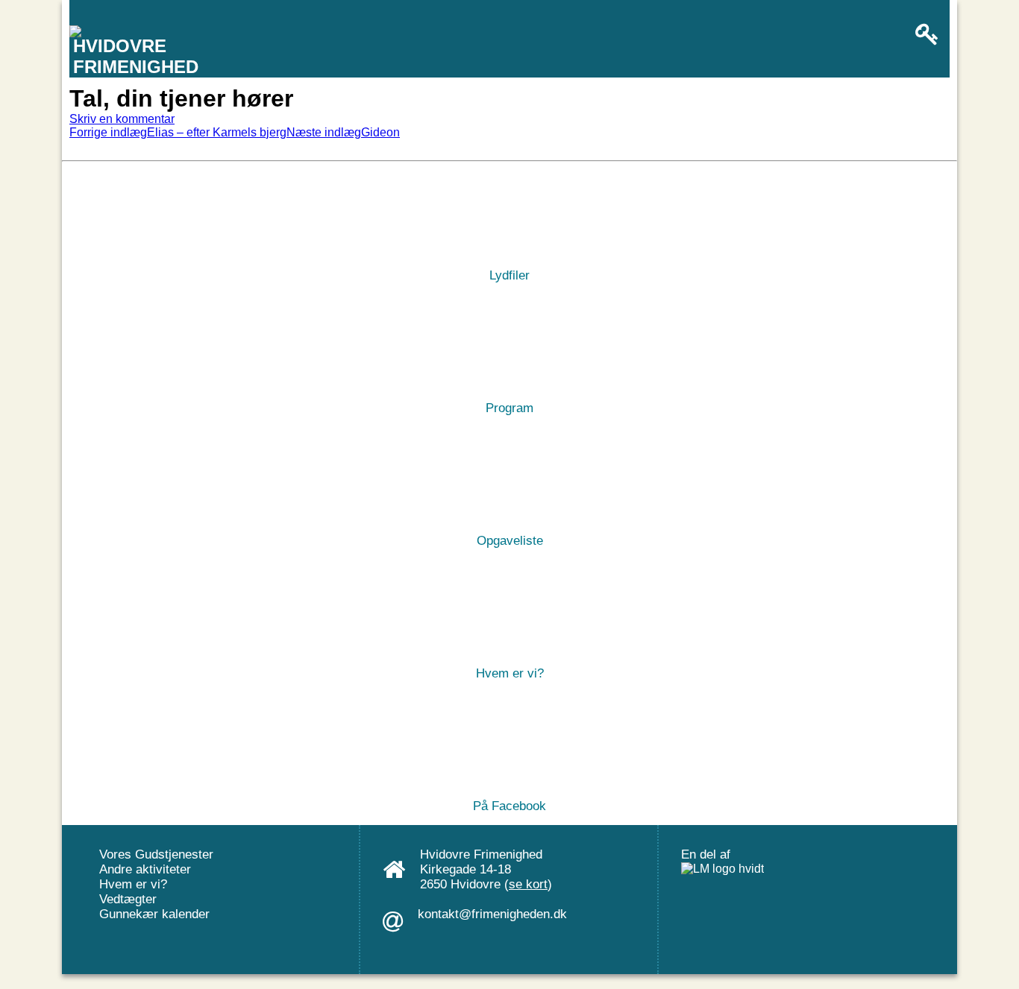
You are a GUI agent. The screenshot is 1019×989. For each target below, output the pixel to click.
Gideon (343, 132)
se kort (528, 884)
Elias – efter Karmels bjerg (177, 132)
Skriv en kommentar (122, 119)
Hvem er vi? (510, 671)
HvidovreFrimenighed (135, 56)
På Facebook (509, 804)
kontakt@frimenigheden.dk (492, 914)
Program (509, 406)
